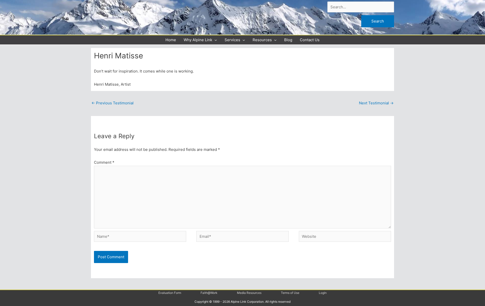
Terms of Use (290, 293)
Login (323, 293)
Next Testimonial (376, 103)
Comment (104, 162)
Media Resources (249, 293)
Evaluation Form (169, 293)
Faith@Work (209, 293)
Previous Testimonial (112, 103)
